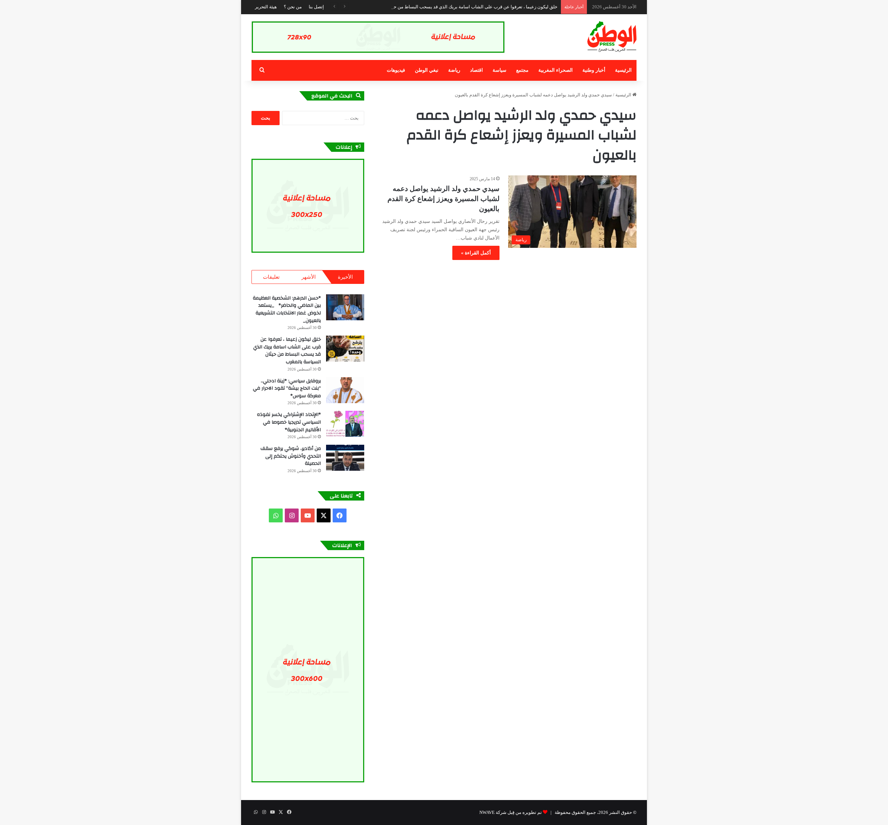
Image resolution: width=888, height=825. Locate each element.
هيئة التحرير (266, 6)
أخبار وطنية (593, 70)
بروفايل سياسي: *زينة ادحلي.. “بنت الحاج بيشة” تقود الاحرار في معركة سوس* (287, 388)
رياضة (454, 70)
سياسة (499, 70)
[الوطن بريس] (612, 36)
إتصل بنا (316, 6)
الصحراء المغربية (555, 70)
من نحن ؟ (293, 6)
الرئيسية (623, 70)
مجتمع (522, 70)
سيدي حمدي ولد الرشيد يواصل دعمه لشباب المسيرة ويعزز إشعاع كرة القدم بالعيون (443, 198)
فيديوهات (396, 70)
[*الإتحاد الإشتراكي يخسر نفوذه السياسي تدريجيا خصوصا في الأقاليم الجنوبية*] (345, 424)
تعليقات (271, 277)
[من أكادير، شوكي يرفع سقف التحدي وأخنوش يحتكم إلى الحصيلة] (345, 458)
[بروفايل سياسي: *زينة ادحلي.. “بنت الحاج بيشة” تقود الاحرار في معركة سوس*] (345, 390)
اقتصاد (476, 70)
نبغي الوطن (426, 70)
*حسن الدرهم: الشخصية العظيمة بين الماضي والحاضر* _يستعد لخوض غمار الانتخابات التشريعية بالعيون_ (287, 309)
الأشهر (308, 277)
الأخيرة (345, 277)
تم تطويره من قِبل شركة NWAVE (510, 812)
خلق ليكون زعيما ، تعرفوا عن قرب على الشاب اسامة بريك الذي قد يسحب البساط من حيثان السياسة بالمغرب (454, 6)
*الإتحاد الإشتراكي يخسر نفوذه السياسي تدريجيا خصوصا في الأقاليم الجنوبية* (289, 422)
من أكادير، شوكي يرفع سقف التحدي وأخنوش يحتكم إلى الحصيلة (291, 456)
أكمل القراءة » (476, 252)
